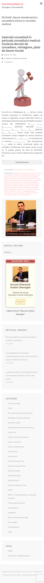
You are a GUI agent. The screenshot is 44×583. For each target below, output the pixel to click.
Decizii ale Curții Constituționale (20, 413)
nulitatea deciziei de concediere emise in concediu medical (21, 193)
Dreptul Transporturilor (17, 485)
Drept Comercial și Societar (18, 437)
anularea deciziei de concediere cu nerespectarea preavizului (23, 174)
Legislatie (12, 512)
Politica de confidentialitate (19, 556)
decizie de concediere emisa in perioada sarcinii (22, 190)
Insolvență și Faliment (16, 503)
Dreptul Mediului (14, 475)
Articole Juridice (14, 403)
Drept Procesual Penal (16, 466)
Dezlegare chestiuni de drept (19, 418)
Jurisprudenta (29, 170)
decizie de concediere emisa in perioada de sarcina (21, 188)
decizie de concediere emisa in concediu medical (21, 186)
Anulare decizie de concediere (24, 173)
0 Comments (8, 62)
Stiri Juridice (12, 522)
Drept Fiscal (12, 451)
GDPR (10, 490)
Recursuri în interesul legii (18, 517)
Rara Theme (17, 575)
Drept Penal (12, 456)
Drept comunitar (14, 442)
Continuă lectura (22, 162)
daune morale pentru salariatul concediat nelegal (22, 185)
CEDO (10, 408)
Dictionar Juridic (14, 423)
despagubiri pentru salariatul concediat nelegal (20, 192)
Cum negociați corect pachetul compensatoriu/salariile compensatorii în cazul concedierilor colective (22, 356)
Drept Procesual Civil (16, 461)
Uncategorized (13, 527)
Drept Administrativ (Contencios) (21, 427)
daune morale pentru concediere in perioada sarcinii (21, 183)
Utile (10, 532)
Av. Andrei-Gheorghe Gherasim (15, 58)
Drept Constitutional (16, 447)
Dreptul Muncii (19, 170)
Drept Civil (12, 432)
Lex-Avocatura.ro (12, 4)
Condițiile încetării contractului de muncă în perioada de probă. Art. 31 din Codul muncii (21, 375)
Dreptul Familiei (14, 471)
